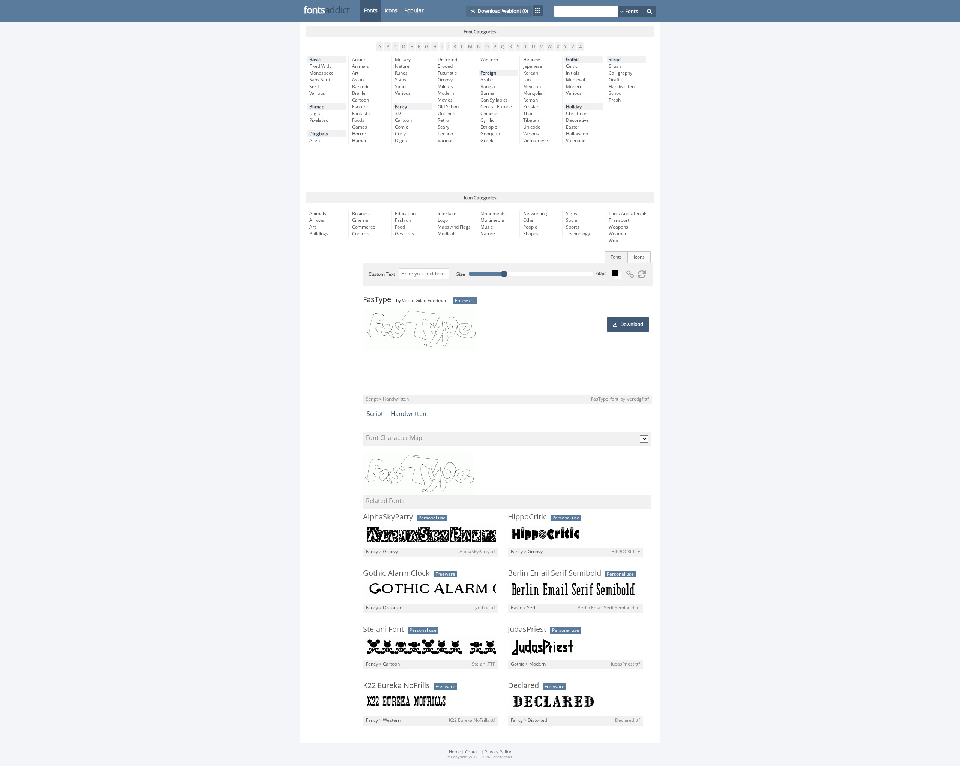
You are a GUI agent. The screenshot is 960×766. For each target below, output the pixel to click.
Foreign (488, 73)
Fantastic (361, 113)
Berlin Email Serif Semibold (554, 573)
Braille (359, 93)
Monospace (321, 73)
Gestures (404, 233)
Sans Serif (319, 79)
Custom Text (382, 274)
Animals (360, 66)
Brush (615, 66)
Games (359, 127)
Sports (572, 227)
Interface (447, 213)
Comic (401, 127)
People (530, 227)
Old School (449, 106)
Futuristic (447, 73)
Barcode (361, 86)
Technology (578, 233)
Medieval (575, 79)
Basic (315, 59)
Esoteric (360, 106)
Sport (400, 86)
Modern (446, 93)
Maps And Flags (454, 227)
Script (615, 59)
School (615, 93)
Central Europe (496, 106)
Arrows (316, 220)
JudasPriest (527, 629)
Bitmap (316, 106)
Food (400, 227)
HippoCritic (527, 516)
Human (360, 140)
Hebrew (531, 59)
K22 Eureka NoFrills (396, 685)
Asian (358, 79)
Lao (527, 79)
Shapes (530, 233)
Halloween (577, 133)
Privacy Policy (497, 752)
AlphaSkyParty (388, 516)
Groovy (445, 79)
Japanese (532, 66)
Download (631, 325)
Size (460, 274)
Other (529, 220)
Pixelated (318, 120)
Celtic (572, 66)
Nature (402, 66)
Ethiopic (488, 127)
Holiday (574, 106)
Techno (445, 133)
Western (489, 59)
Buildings (318, 233)
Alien (314, 140)
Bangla (487, 86)
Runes (401, 73)
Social (572, 220)
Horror (359, 133)
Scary (443, 127)
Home (454, 752)
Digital (316, 113)
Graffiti (616, 79)
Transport (619, 220)
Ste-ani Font (383, 629)
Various (317, 93)
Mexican (532, 86)
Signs (400, 79)
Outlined (446, 113)
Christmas (576, 113)
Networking (535, 213)
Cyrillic (487, 120)
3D (398, 113)
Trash (615, 100)
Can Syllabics (494, 100)
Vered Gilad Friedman (424, 300)
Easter (572, 127)
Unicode (531, 127)
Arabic (487, 79)
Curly (400, 133)
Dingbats (318, 133)
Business (361, 213)
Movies (445, 100)
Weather (618, 233)
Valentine (575, 140)
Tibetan (531, 120)
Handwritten (621, 86)
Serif (314, 86)
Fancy (401, 106)
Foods (358, 120)
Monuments (493, 213)
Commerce (363, 227)
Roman (530, 100)
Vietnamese (535, 140)
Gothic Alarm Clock (396, 573)
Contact (472, 752)
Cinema (360, 220)
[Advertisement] (480, 172)
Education (405, 213)
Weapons (618, 227)
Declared (523, 685)
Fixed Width (321, 66)
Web (613, 240)
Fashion (403, 220)
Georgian (490, 133)
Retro (443, 120)
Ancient (360, 59)
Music (486, 227)
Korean (530, 73)
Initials (572, 73)
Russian (531, 106)
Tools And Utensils (628, 213)
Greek (486, 140)
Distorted (447, 59)
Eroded (445, 66)
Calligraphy (620, 73)
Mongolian (534, 93)
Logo (443, 220)
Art (355, 73)
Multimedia (492, 220)
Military (403, 59)
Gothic (572, 59)
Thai (527, 113)
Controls (361, 233)
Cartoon (360, 100)
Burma (487, 93)
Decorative (577, 120)
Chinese (488, 113)
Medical (446, 233)
